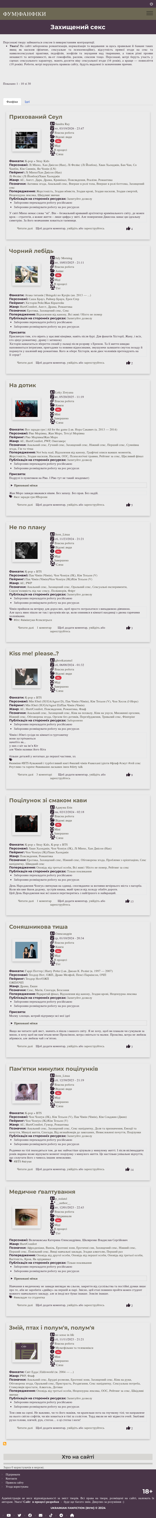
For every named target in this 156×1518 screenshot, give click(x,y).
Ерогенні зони (65, 1248)
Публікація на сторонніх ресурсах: (37, 199)
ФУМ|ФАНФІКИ (24, 13)
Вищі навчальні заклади (65, 1251)
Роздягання (80, 1383)
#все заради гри (24, 497)
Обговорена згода (39, 717)
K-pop (29, 161)
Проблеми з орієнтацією (122, 860)
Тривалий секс (111, 717)
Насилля (54, 456)
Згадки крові (84, 191)
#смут (123, 763)
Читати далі (25, 228)
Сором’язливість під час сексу (29, 591)
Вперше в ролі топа (82, 184)
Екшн (33, 986)
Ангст (30, 180)
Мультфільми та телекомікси (74, 1348)
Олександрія (63, 934)
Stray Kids (42, 161)
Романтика (105, 180)
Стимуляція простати (23, 1387)
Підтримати (13, 1474)
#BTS (25, 763)
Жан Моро (55, 433)
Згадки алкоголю (94, 1251)
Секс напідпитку (82, 1128)
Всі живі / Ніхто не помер (85, 314)
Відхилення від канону (51, 314)
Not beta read (44, 452)
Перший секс (116, 445)
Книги (59, 405)
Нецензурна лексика (22, 195)
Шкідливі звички (49, 195)
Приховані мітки (26, 485)
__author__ (63, 1203)
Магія (38, 990)
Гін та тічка (25, 449)
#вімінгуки (28, 620)
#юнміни (15, 763)
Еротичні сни (85, 1248)
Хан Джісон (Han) (54, 165)
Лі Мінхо (35, 165)
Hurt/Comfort (28, 306)
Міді (57, 145)
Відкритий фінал (47, 994)
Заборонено (75, 720)
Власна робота (64, 132)
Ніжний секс (97, 445)
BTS (39, 571)
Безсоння (63, 990)
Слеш (59, 154)
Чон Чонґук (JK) (65, 575)
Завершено (61, 418)
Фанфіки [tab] (12, 101)
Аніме (59, 271)
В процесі (60, 150)
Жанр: (14, 180)
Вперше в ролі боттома (112, 184)
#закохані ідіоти (98, 763)
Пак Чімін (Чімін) (40, 575)
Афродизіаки (35, 1248)
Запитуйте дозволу (79, 199)
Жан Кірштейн (54, 303)
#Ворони (41, 497)
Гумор (48, 1124)
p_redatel (61, 1198)
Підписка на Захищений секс (4, 1443)
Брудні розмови (58, 1379)
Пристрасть (63, 1383)
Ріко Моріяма (38, 433)
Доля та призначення (108, 1128)
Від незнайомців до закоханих (74, 1132)
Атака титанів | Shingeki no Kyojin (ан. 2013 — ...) (58, 295)
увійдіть (72, 228)
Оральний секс (81, 587)
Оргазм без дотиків (65, 717)
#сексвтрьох (44, 620)
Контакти (11, 1478)
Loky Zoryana (64, 392)
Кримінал (60, 180)
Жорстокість (44, 191)
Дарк (38, 180)
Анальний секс (57, 184)
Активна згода (36, 184)
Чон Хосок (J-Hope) (125, 701)
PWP (47, 441)
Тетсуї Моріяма (74, 433)
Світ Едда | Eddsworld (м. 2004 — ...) (49, 1372)
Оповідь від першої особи (89, 1255)
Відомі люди (63, 137)
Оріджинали (63, 1216)
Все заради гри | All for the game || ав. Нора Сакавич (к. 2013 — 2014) (71, 429)
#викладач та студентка (29, 1297)
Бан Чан (126, 165)
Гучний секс (56, 445)
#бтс (17, 620)
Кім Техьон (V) (87, 575)
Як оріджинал (42, 1259)
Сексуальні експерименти (109, 587)
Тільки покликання (79, 871)
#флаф (114, 763)
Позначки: (17, 184)
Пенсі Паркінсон (87, 975)
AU (22, 180)
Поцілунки (134, 1132)
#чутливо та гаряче (22, 767)
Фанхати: (16, 161)
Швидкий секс (35, 864)
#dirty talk (76, 767)
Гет (58, 288)
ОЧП (103, 975)
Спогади (49, 990)
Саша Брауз (36, 299)
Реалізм (92, 180)
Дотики (58, 1387)
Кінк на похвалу (82, 713)
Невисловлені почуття (110, 1132)
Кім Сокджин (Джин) (113, 1117)
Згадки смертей (126, 191)
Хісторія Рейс (34, 303)
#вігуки (26, 1161)
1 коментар (44, 627)
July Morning (63, 258)
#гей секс (134, 763)
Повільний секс (38, 1251)
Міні (57, 414)
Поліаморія (58, 591)
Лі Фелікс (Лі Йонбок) (82, 165)
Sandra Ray (62, 124)
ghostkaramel (63, 660)
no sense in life (64, 1335)
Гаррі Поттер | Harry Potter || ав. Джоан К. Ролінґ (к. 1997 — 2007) (69, 971)
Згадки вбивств (65, 191)
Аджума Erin (63, 807)
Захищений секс (50, 310)
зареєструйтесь (94, 228)
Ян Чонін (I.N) (46, 169)
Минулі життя (31, 1132)
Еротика (32, 310)
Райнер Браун (55, 299)
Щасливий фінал (132, 456)
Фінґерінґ (128, 717)
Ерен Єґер (72, 299)
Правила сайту (15, 1482)
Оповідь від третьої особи (53, 867)
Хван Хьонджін (109, 165)
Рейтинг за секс (109, 456)
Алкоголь (45, 1387)
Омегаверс (59, 441)
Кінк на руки (122, 1379)
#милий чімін (78, 763)
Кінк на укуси (103, 713)
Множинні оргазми (126, 713)
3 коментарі (44, 774)
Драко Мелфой (64, 975)
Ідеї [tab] (27, 101)
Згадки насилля (105, 191)
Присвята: (17, 332)
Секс (66, 310)
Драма (47, 180)
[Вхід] (151, 4)
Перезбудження (90, 717)
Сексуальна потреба (126, 1383)
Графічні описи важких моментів (109, 452)
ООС (65, 456)
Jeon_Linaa (62, 534)
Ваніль (50, 1248)
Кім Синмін (27, 169)
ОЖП (49, 975)
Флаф (82, 709)
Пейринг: (17, 172)
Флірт (71, 591)
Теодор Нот (36, 975)
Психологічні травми (84, 456)
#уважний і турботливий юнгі (49, 763)
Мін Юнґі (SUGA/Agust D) (46, 701)
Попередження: (22, 191)
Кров (27, 1259)
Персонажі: (18, 165)
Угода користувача (17, 1486)
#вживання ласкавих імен (52, 767)
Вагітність (16, 1259)
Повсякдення (76, 180)
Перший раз (115, 1251)
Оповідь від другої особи (53, 1255)
